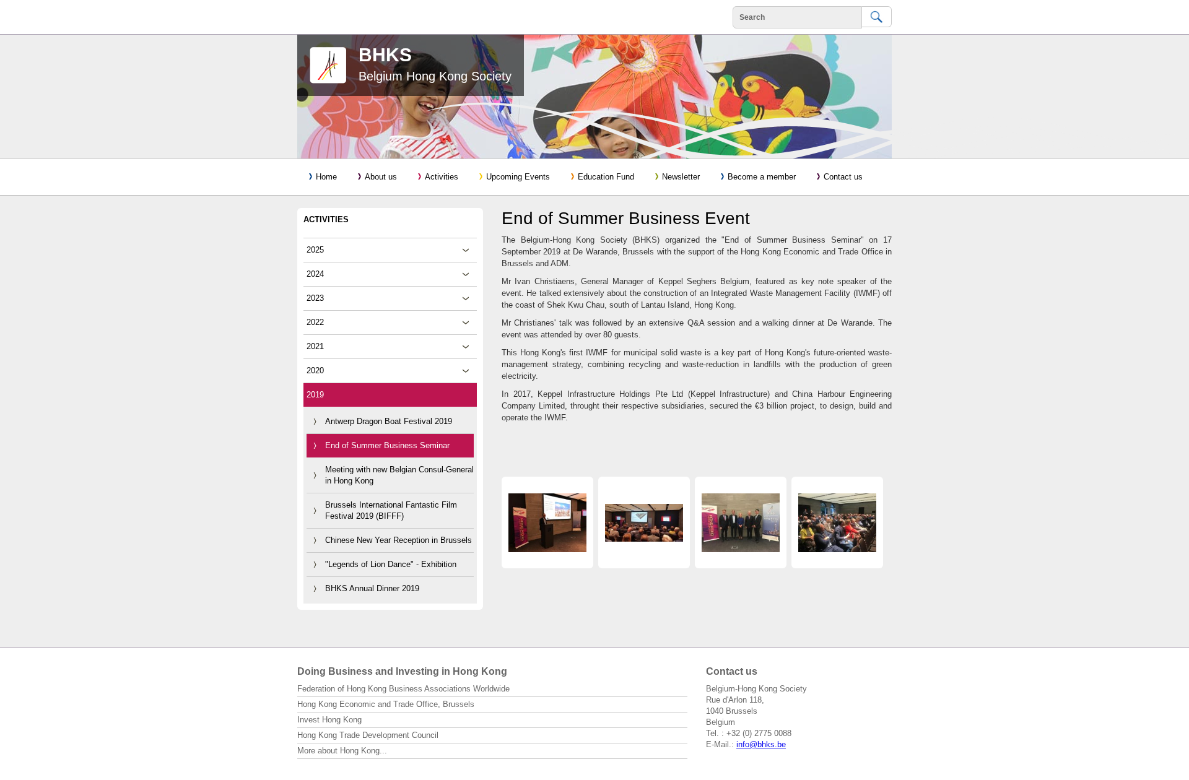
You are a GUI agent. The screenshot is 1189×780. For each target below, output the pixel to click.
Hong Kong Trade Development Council (367, 735)
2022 (315, 322)
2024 (315, 274)
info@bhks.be (761, 744)
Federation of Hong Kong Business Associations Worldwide (403, 688)
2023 (315, 298)
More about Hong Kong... (342, 750)
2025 (315, 249)
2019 (315, 394)
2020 (315, 370)
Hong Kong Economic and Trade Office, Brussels (385, 704)
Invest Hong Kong (329, 719)
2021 (315, 346)
